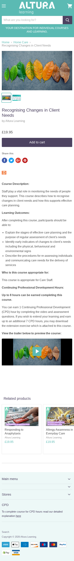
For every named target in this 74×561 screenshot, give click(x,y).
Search (5, 532)
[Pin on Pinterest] (25, 160)
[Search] (67, 20)
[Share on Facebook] (4, 160)
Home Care (20, 42)
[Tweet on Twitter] (11, 160)
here (18, 515)
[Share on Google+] (18, 160)
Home (6, 42)
